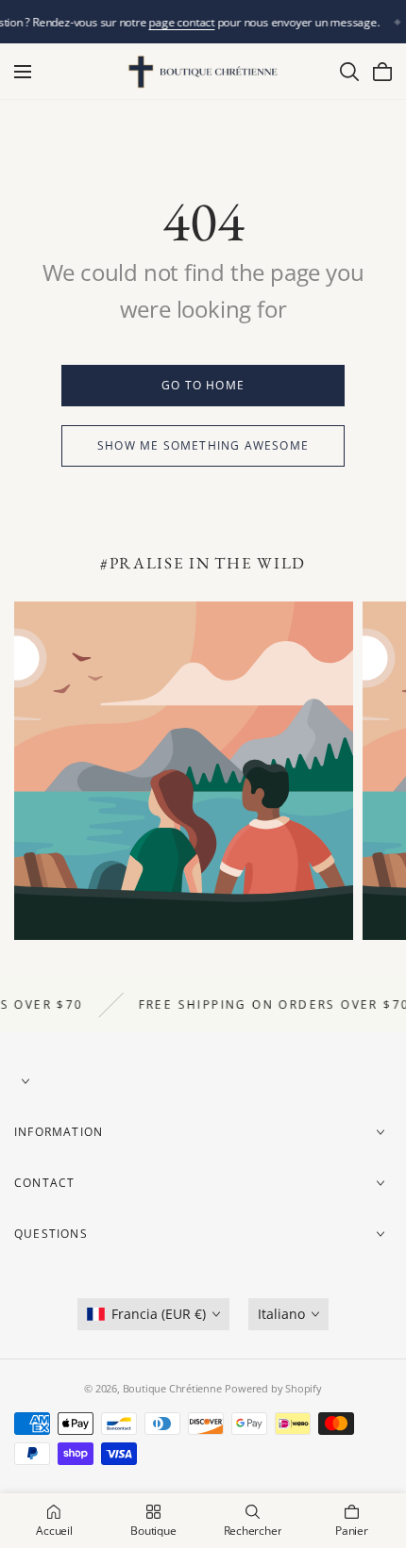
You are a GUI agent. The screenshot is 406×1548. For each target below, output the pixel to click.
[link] (203, 385)
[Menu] (22, 71)
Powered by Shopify (273, 1388)
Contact (44, 1183)
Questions (51, 1234)
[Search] (349, 71)
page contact (181, 22)
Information (58, 1132)
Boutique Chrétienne (172, 1388)
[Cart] (382, 71)
